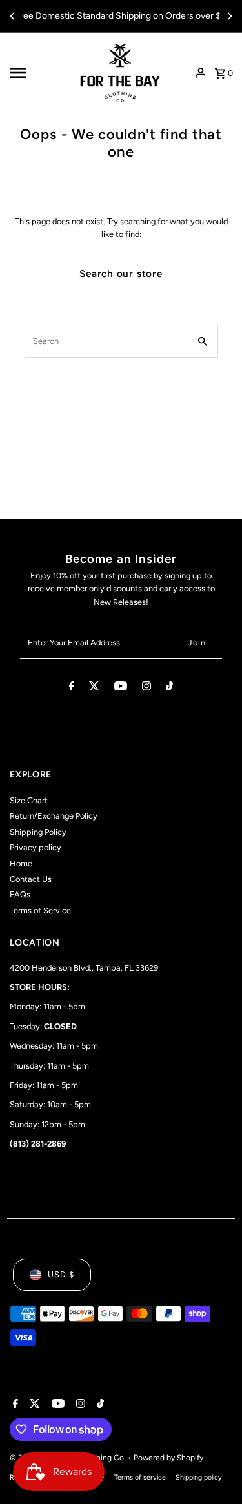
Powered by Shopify (168, 1457)
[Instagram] (146, 688)
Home (21, 863)
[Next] (229, 16)
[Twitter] (94, 688)
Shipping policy (199, 1477)
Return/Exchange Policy (53, 816)
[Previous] (13, 16)
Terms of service (140, 1477)
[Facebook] (71, 688)
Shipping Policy (38, 832)
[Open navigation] (37, 73)
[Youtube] (120, 688)
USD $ (61, 1274)
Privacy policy (35, 847)
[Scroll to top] (214, 1470)
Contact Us (31, 879)
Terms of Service (40, 910)
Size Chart (29, 800)
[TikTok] (169, 688)
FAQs (20, 894)
